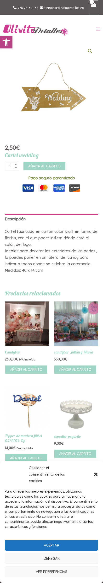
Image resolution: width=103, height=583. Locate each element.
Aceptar (51, 545)
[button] (6, 42)
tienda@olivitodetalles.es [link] (63, 8)
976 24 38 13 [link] (26, 8)
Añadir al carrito (44, 166)
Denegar (52, 558)
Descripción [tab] (15, 219)
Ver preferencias (51, 571)
